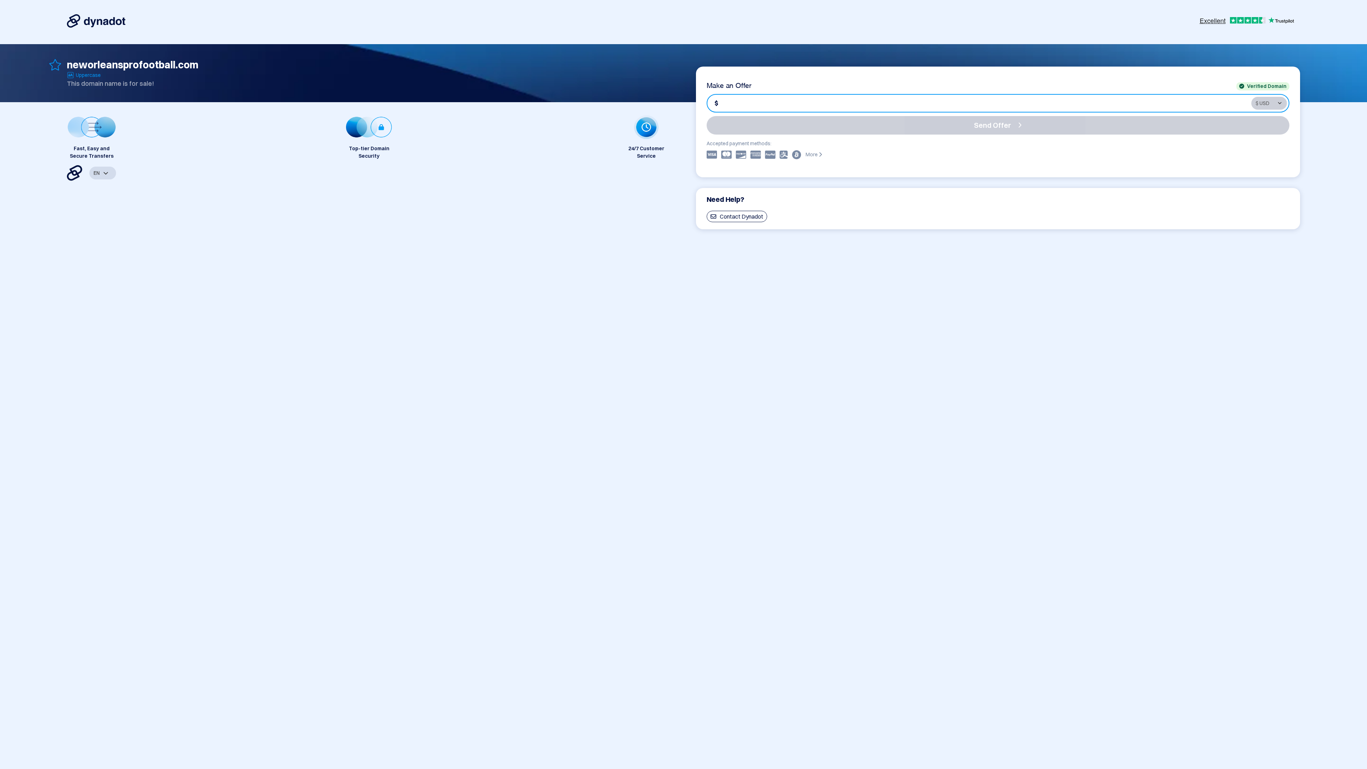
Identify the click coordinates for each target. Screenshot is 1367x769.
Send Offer (992, 125)
